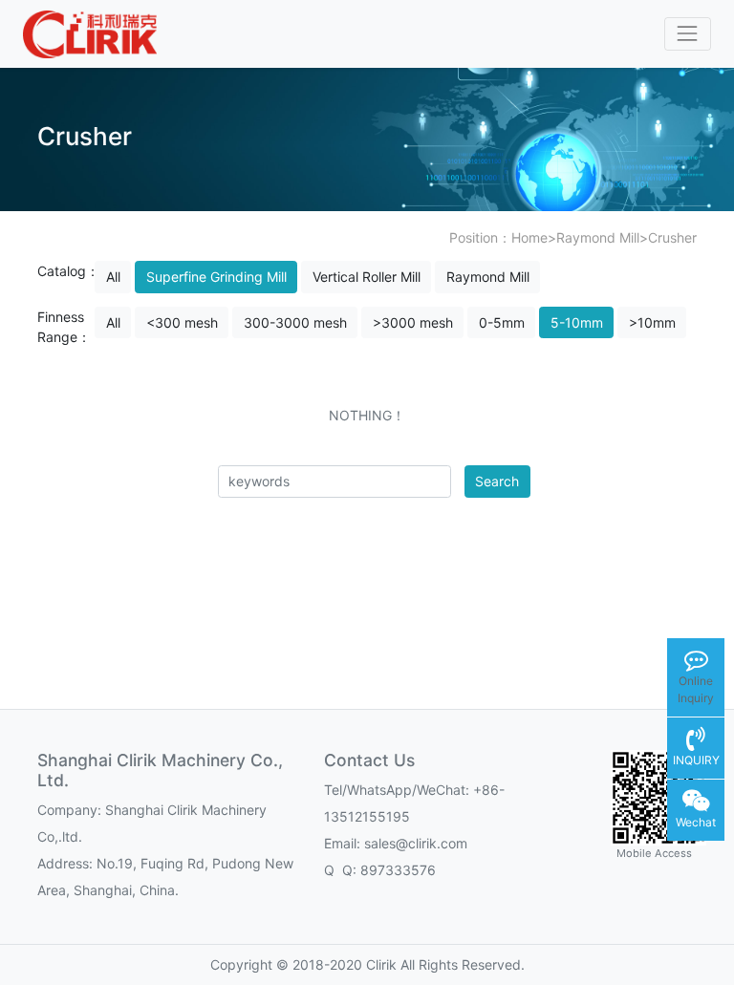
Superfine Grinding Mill (216, 276)
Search (497, 481)
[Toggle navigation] (687, 34)
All (113, 276)
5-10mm (576, 322)
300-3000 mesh (295, 322)
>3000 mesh (413, 322)
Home (529, 237)
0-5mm (502, 322)
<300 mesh (182, 322)
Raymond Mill (597, 237)
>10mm (652, 322)
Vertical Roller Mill (367, 276)
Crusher (672, 237)
